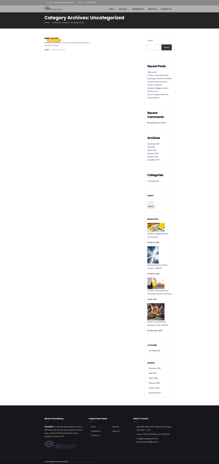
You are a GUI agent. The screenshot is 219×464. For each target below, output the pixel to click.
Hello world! (51, 38)
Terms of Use (83, 462)
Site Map (93, 462)
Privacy (73, 462)
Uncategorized (54, 40)
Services (122, 9)
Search (150, 41)
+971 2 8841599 (90, 3)
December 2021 (153, 144)
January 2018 (152, 157)
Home (111, 9)
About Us (152, 9)
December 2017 (153, 160)
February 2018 (152, 153)
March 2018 (151, 150)
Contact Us (166, 9)
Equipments (138, 9)
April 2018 (151, 147)
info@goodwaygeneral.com (65, 3)
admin (46, 50)
